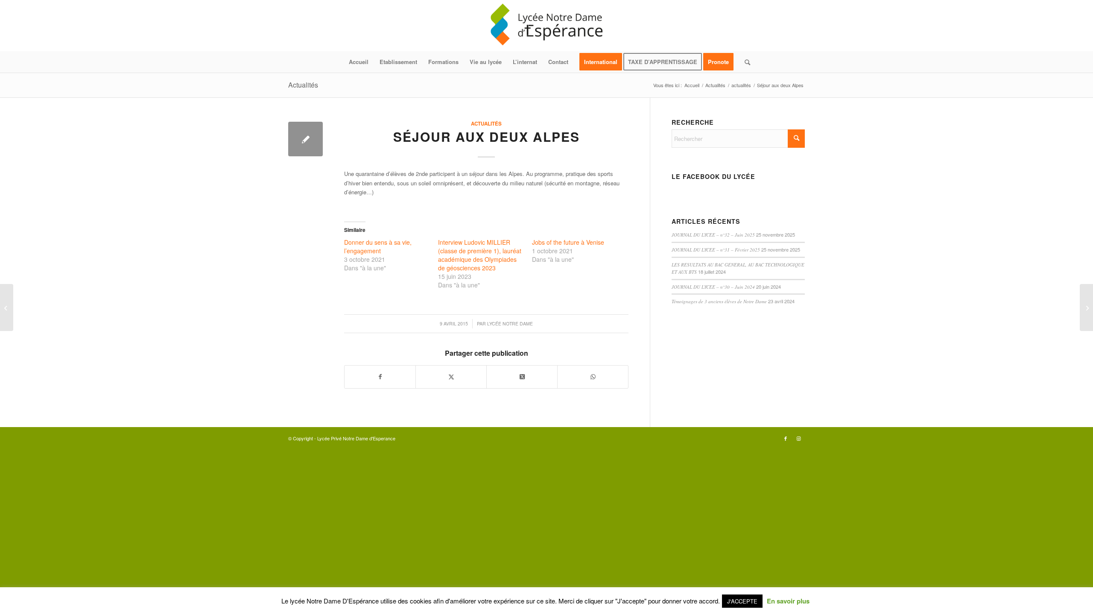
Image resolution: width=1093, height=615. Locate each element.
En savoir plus (788, 601)
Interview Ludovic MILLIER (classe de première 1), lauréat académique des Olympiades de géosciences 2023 (479, 255)
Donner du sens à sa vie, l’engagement (378, 246)
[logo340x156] (546, 25)
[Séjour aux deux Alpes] (305, 139)
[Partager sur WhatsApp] (593, 377)
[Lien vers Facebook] (785, 438)
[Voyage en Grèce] (6, 307)
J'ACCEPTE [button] (742, 601)
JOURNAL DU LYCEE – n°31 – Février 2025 (716, 249)
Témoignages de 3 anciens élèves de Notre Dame (719, 301)
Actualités (303, 85)
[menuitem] (358, 62)
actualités (486, 123)
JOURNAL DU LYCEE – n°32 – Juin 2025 (713, 234)
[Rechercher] (744, 62)
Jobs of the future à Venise (568, 242)
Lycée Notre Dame (510, 323)
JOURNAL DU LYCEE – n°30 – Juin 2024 (713, 287)
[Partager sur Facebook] (380, 377)
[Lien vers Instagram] (798, 438)
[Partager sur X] (451, 377)
